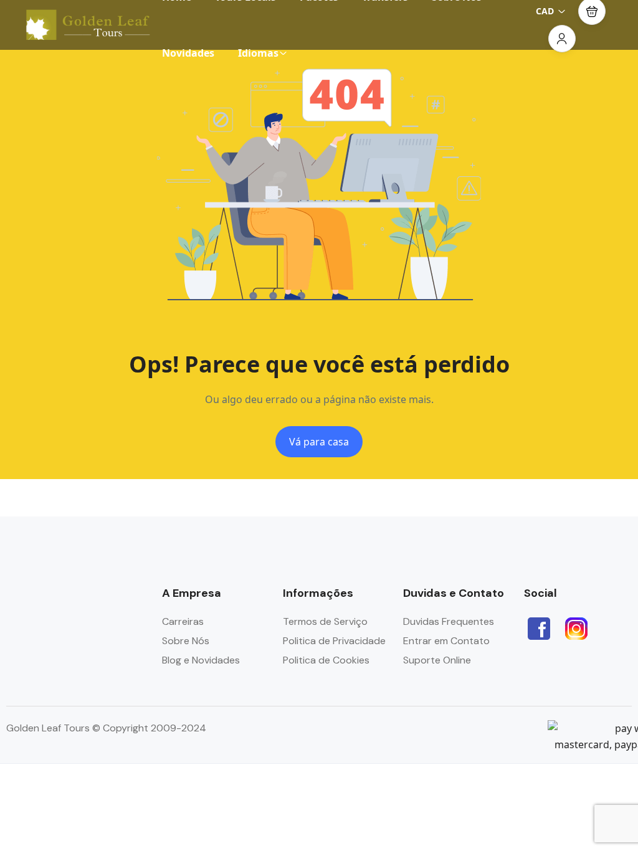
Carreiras (183, 621)
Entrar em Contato (446, 640)
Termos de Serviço (325, 621)
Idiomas (258, 53)
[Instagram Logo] (576, 629)
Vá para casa (319, 442)
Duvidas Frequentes (448, 621)
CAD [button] (545, 11)
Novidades (188, 53)
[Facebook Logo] (539, 629)
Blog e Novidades (201, 660)
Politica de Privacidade (334, 640)
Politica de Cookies (326, 660)
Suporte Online (437, 660)
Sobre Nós (185, 640)
